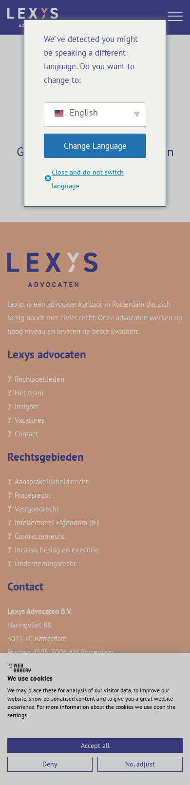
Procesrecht (33, 495)
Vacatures (29, 420)
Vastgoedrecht (37, 508)
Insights (26, 406)
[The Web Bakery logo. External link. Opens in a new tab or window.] (19, 668)
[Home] (32, 16)
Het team (29, 392)
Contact (26, 433)
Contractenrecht (39, 536)
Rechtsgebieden (39, 379)
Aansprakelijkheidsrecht (51, 481)
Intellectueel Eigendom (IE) (57, 522)
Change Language (95, 145)
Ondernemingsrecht (45, 563)
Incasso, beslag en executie (57, 549)
